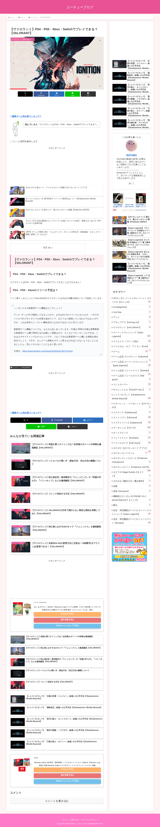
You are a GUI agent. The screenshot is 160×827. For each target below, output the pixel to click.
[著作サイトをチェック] (129, 183)
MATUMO (131, 155)
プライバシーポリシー (89, 820)
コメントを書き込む (57, 800)
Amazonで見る (67, 614)
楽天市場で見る (67, 619)
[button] (88, 94)
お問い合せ (74, 820)
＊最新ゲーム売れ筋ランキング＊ (26, 116)
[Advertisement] (57, 106)
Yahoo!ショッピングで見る (67, 625)
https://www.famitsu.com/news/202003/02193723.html (47, 351)
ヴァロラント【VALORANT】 (22, 367)
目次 (45, 247)
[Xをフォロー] (133, 183)
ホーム (65, 820)
